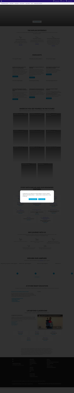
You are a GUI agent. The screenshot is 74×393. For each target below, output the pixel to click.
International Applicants (38, 3)
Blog (32, 3)
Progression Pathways (4, 3)
